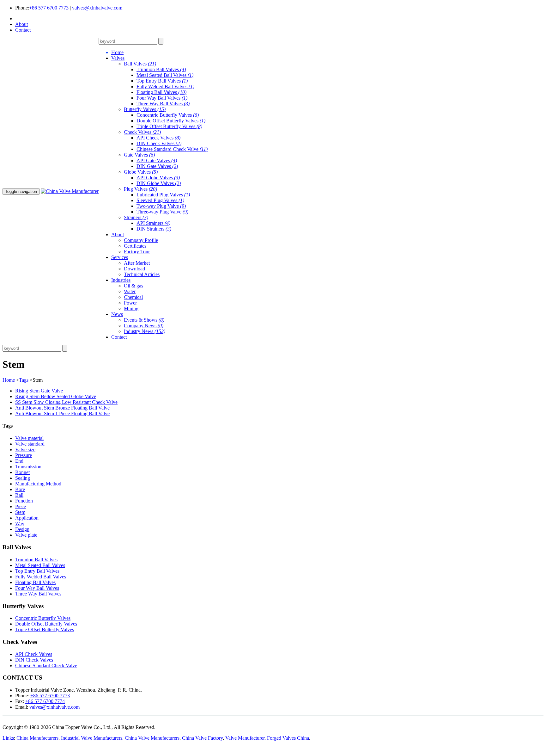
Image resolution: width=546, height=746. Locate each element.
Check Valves (142, 132)
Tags (23, 380)
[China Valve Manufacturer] (70, 191)
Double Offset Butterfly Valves (170, 120)
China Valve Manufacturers (152, 738)
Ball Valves (140, 63)
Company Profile (141, 240)
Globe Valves (141, 172)
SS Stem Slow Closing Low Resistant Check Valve (66, 402)
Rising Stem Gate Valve (39, 390)
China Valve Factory (202, 738)
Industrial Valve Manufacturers (91, 738)
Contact (23, 30)
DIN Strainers (153, 228)
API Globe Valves (158, 177)
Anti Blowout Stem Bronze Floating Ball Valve (62, 407)
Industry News (144, 331)
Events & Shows (144, 320)
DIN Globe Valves (158, 183)
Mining (131, 308)
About (21, 24)
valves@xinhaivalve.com (97, 7)
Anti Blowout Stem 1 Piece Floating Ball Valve (62, 413)
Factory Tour (137, 251)
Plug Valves (140, 189)
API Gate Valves (156, 160)
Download (134, 268)
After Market (137, 263)
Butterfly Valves (145, 109)
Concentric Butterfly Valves (167, 115)
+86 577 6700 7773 (49, 7)
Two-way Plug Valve (161, 206)
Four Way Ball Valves (161, 98)
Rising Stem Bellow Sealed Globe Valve (55, 396)
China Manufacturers (37, 738)
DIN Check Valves (158, 143)
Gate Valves (139, 154)
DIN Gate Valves (157, 166)
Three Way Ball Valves (163, 103)
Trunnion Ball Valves (161, 69)
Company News (143, 325)
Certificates (135, 246)
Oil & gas (133, 285)
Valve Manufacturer (244, 738)
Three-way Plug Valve (162, 211)
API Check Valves (158, 137)
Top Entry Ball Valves (162, 80)
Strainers (136, 217)
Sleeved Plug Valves (160, 200)
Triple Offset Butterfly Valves (169, 126)
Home (9, 380)
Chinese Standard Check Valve (172, 149)
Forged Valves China (288, 738)
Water (130, 291)
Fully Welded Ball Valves (165, 86)
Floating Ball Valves (161, 92)
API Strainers (153, 223)
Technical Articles (142, 274)
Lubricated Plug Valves (163, 194)
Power (130, 302)
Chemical (133, 297)
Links (8, 738)
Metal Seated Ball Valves (164, 75)
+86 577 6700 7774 (45, 701)
